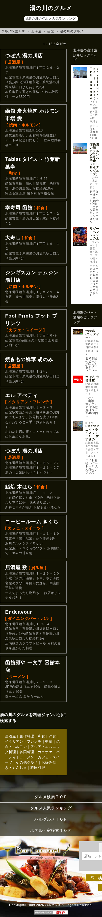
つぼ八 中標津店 (92, 378)
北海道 (36, 31)
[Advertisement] (86, 505)
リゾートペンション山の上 (94, 233)
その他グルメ (27, 762)
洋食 (52, 736)
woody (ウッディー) (92, 334)
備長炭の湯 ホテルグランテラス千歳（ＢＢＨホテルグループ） (94, 159)
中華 (48, 741)
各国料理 (27, 752)
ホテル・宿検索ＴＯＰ (51, 830)
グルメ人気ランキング (51, 808)
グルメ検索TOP (13, 31)
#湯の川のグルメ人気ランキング (51, 18)
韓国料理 (37, 768)
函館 (50, 31)
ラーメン (27, 757)
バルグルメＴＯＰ (51, 819)
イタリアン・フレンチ (23, 741)
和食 (41, 736)
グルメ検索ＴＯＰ (51, 797)
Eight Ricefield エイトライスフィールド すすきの (92, 431)
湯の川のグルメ (72, 31)
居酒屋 (10, 736)
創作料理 (27, 736)
